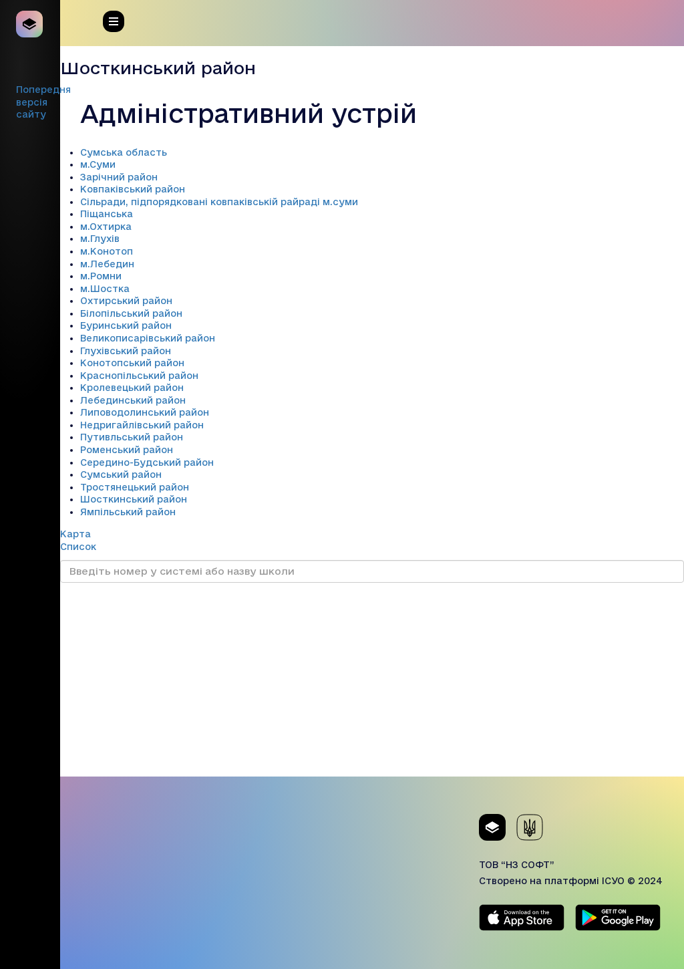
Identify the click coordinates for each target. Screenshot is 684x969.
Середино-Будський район (147, 462)
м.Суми (98, 164)
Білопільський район (131, 313)
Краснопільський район (139, 375)
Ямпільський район (128, 512)
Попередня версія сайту (43, 102)
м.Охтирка (106, 226)
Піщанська (106, 214)
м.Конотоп (106, 251)
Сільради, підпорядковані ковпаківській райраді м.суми (219, 201)
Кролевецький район (132, 387)
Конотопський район (132, 363)
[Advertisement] (372, 683)
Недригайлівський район (142, 425)
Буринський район (126, 325)
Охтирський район (126, 300)
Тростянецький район (134, 487)
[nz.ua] (30, 24)
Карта (75, 534)
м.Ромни (101, 276)
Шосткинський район (133, 499)
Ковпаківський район (132, 189)
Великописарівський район (147, 338)
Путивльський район (131, 437)
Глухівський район (125, 350)
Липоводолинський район (144, 412)
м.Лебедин (107, 264)
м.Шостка (105, 288)
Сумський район (121, 474)
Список (78, 546)
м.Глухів (100, 238)
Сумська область (123, 152)
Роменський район (126, 449)
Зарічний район (119, 177)
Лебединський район (133, 400)
